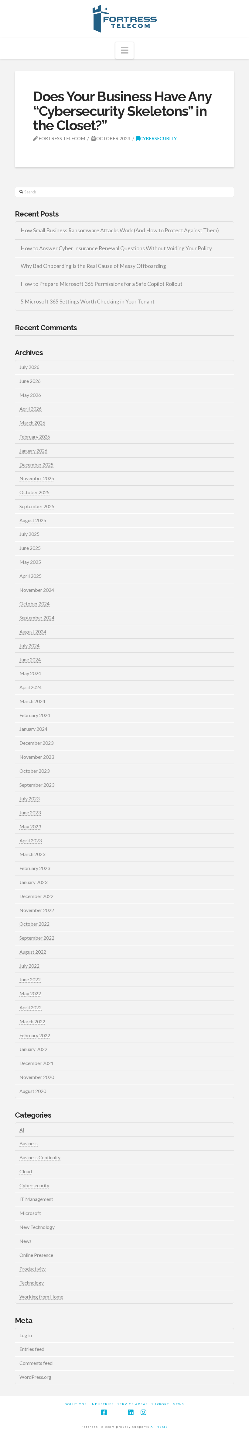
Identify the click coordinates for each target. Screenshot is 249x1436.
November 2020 (36, 1077)
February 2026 (34, 436)
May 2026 (30, 395)
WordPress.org (35, 1377)
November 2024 (36, 590)
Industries (102, 1404)
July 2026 (29, 367)
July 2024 (29, 645)
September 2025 (36, 506)
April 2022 (30, 1007)
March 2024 (32, 701)
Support (160, 1404)
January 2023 (33, 882)
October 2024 (34, 603)
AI (21, 1129)
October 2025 (34, 492)
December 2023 (36, 743)
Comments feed (36, 1363)
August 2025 (32, 520)
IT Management (36, 1199)
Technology (31, 1282)
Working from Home (41, 1296)
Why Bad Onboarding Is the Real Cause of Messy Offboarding (93, 266)
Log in (25, 1335)
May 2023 (30, 826)
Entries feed (31, 1349)
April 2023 (30, 840)
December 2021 (36, 1063)
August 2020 (32, 1091)
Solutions (76, 1404)
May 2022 (30, 993)
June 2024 (30, 659)
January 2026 (33, 450)
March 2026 (32, 422)
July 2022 (29, 966)
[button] (124, 50)
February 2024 (34, 715)
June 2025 (30, 548)
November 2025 (36, 478)
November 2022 (36, 910)
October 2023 (34, 771)
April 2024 (30, 687)
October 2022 (34, 924)
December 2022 (36, 896)
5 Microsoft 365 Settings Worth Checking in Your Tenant (88, 301)
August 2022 (32, 952)
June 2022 (30, 979)
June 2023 (30, 812)
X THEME (159, 1426)
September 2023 (36, 785)
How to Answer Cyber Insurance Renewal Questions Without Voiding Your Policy (116, 248)
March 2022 (32, 1021)
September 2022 (36, 938)
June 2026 (30, 381)
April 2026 (30, 408)
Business (28, 1143)
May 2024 (30, 673)
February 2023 (34, 868)
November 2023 (36, 757)
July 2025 (29, 534)
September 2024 (36, 617)
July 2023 (29, 798)
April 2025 (30, 576)
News (25, 1241)
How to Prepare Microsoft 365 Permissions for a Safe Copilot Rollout (101, 284)
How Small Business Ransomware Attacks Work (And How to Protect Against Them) (120, 230)
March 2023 (32, 854)
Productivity (32, 1268)
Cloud (25, 1171)
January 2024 (33, 729)
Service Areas (133, 1404)
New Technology (37, 1227)
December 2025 (36, 464)
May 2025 (30, 562)
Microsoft (30, 1213)
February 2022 (34, 1035)
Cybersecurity (158, 138)
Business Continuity (39, 1157)
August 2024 (32, 631)
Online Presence (36, 1255)
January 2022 (33, 1049)
